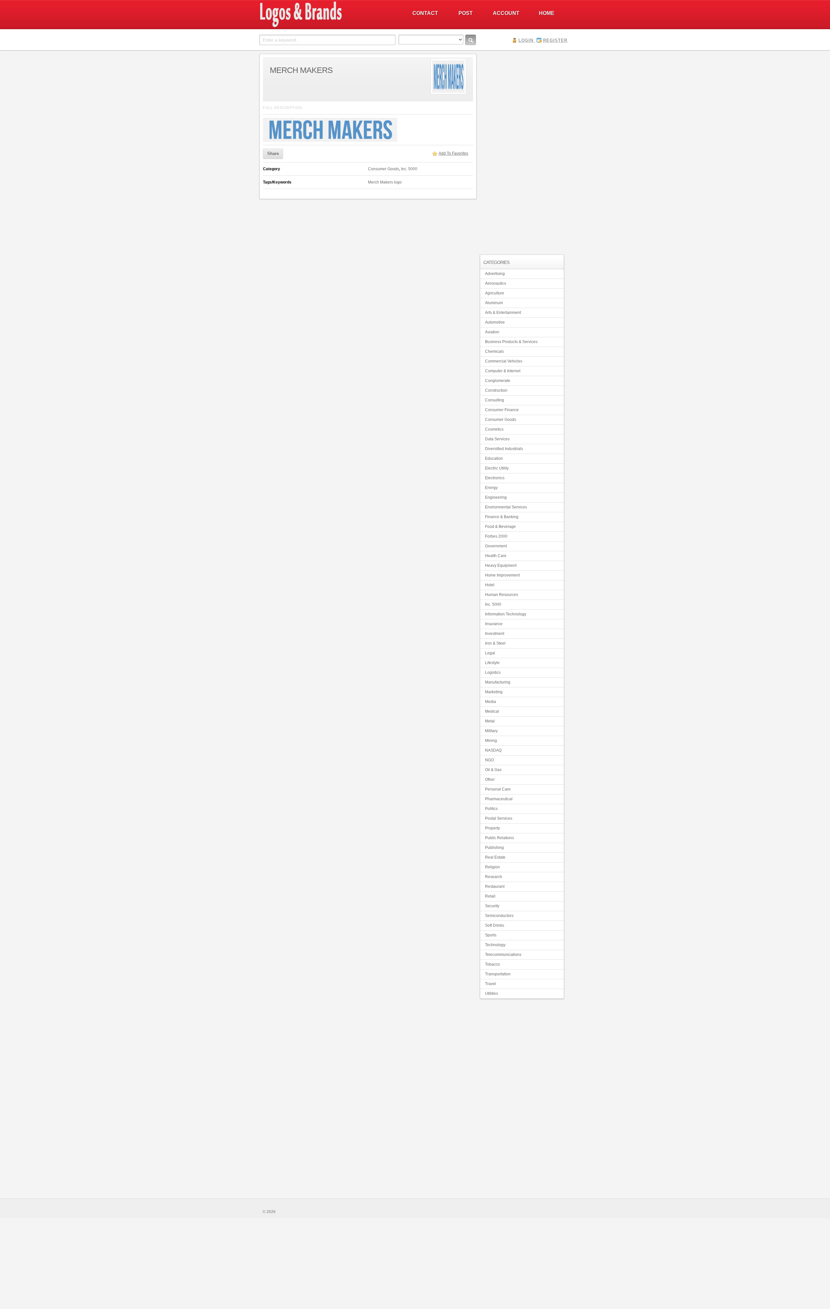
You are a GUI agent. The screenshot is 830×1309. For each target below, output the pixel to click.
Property (492, 828)
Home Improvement (502, 575)
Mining (491, 740)
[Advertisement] (522, 151)
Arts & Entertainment (503, 312)
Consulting (494, 400)
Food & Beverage (500, 526)
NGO (489, 760)
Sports (490, 935)
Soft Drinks (494, 925)
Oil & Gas (493, 770)
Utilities (491, 993)
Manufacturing (497, 682)
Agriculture (494, 293)
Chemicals (494, 351)
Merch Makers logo (385, 182)
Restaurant (494, 886)
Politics (491, 808)
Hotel (489, 585)
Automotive (495, 322)
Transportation (498, 974)
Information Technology (505, 614)
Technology (495, 945)
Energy (491, 487)
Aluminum (494, 303)
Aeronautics (495, 283)
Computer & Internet (502, 371)
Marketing (494, 692)
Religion (492, 867)
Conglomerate (497, 380)
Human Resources (501, 594)
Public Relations (499, 838)
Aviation (492, 332)
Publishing (494, 847)
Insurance (494, 624)
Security (492, 906)
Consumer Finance (502, 410)
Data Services (497, 439)
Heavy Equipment (500, 565)
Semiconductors (499, 915)
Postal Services (498, 818)
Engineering (496, 497)
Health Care (495, 555)
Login (525, 40)
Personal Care (498, 789)
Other (490, 779)
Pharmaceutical (499, 799)
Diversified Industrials (504, 448)
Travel (490, 984)
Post (465, 13)
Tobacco (492, 964)
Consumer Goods (383, 169)
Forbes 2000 (496, 536)
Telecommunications (503, 954)
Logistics (493, 672)
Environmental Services (506, 507)
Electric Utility (497, 468)
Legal (490, 653)
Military (491, 731)
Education (494, 458)
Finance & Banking (501, 517)
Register (555, 40)
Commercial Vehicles (503, 361)
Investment (494, 633)
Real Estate (495, 857)
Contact (425, 13)
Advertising (495, 273)
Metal (490, 721)
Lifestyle (492, 662)
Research (493, 877)
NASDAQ (493, 750)
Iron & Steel (495, 643)
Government (496, 546)
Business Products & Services (511, 341)
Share (273, 153)
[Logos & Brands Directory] (324, 26)
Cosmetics (494, 429)
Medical (492, 711)
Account (506, 13)
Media (490, 701)
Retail (490, 896)
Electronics (494, 478)
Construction (496, 390)
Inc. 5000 (409, 169)
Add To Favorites (453, 153)
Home (546, 13)
